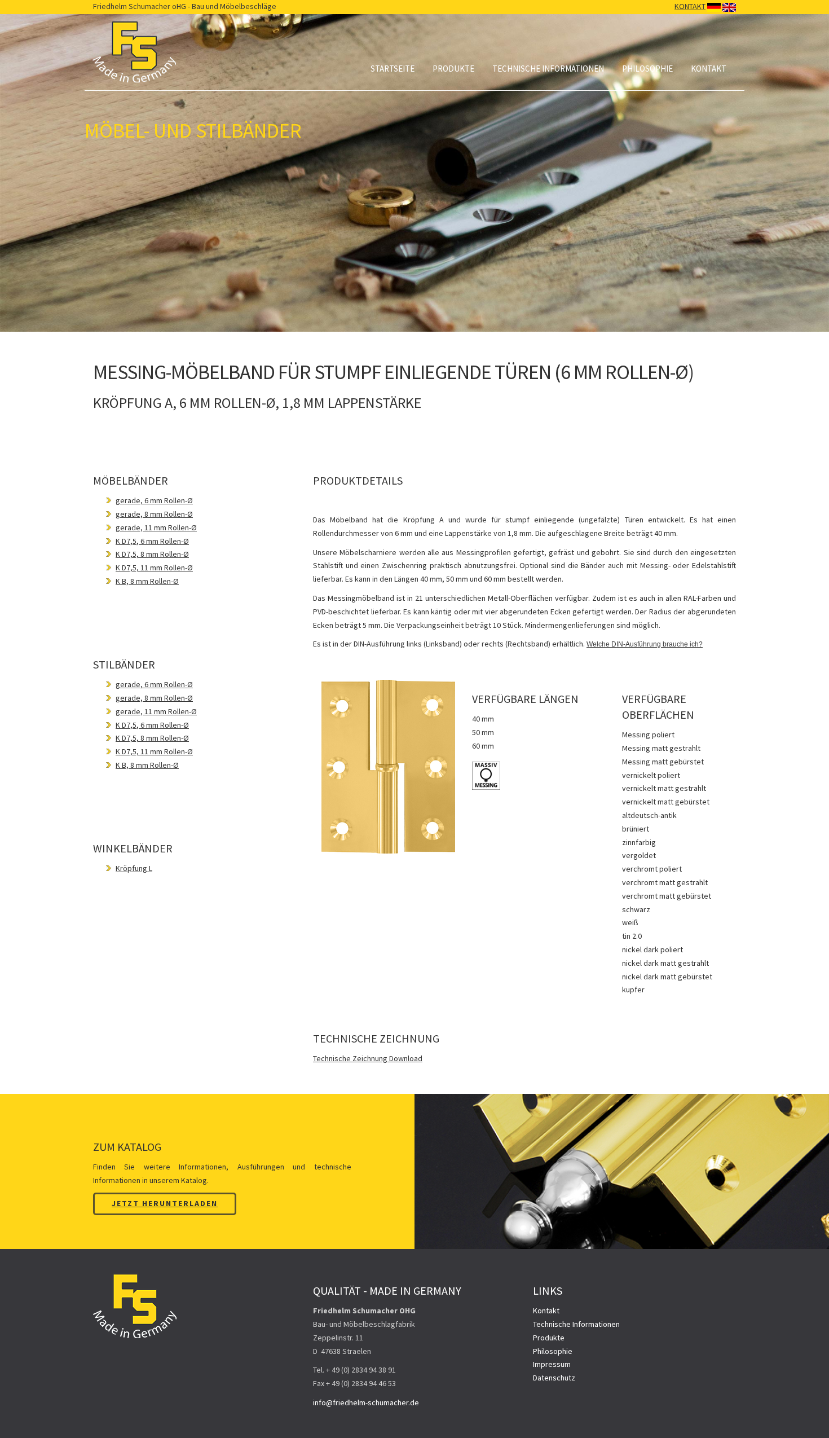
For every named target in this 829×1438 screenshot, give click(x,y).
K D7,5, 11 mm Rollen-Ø (154, 567)
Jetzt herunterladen (165, 1203)
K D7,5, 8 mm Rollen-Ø (152, 554)
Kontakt (708, 68)
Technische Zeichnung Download (367, 1058)
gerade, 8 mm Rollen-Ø (154, 514)
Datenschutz (554, 1378)
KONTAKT (689, 6)
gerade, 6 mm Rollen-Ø (154, 500)
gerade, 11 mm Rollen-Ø (156, 527)
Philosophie (647, 68)
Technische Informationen (548, 68)
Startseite (392, 68)
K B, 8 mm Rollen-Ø (147, 581)
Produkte (453, 68)
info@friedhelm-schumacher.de (366, 1402)
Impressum (552, 1364)
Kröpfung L (134, 868)
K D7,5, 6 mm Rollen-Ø (152, 541)
